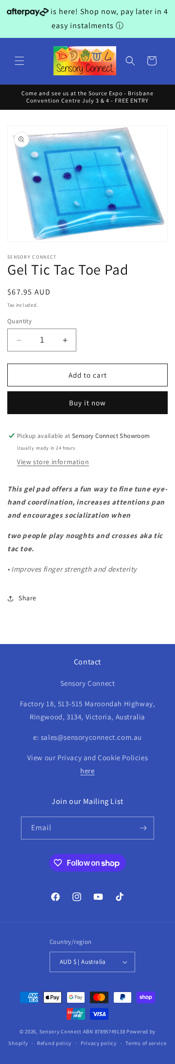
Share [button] (27, 597)
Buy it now (87, 402)
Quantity (19, 321)
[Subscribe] (143, 828)
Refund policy (54, 1043)
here (87, 770)
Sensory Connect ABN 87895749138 (82, 1031)
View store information (53, 461)
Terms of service (145, 1043)
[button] (19, 60)
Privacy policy (99, 1043)
